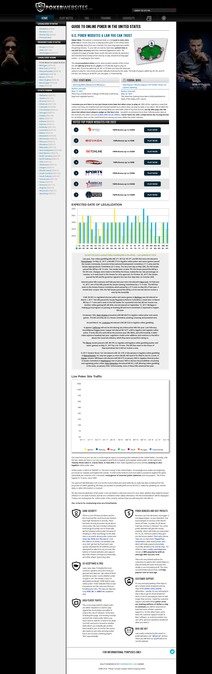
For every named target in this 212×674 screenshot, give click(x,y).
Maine (42, 133)
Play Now (152, 130)
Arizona (42, 101)
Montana (43, 144)
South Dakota (45, 176)
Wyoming (43, 193)
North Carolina (45, 156)
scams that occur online (109, 114)
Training (106, 18)
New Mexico (44, 153)
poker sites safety (153, 588)
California (43, 74)
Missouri (43, 141)
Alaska (42, 98)
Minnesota (44, 138)
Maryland (43, 135)
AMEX (99, 591)
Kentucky (43, 127)
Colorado (43, 107)
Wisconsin (43, 190)
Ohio (41, 161)
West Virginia (45, 80)
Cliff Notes (66, 18)
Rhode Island (45, 170)
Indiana (42, 121)
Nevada (42, 31)
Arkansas (43, 104)
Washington (44, 53)
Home (44, 18)
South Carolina (45, 173)
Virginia (42, 187)
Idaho (41, 118)
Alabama (43, 95)
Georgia (42, 112)
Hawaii (42, 115)
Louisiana (43, 130)
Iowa (41, 85)
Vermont (43, 185)
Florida (42, 47)
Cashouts (129, 18)
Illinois (42, 77)
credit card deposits (156, 549)
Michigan (43, 65)
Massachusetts (46, 71)
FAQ (87, 18)
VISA (89, 591)
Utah (41, 50)
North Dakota (45, 159)
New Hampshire (46, 150)
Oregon (42, 167)
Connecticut (44, 109)
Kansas (42, 124)
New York (43, 68)
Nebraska (43, 147)
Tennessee (44, 179)
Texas (42, 182)
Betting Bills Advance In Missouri (89, 84)
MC (92, 591)
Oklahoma (43, 164)
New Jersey (44, 34)
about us (156, 636)
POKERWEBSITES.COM (128, 664)
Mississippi (44, 82)
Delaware (43, 28)
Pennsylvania (45, 37)
